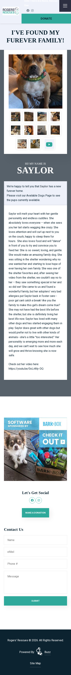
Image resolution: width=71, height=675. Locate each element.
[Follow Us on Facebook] (28, 10)
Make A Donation (35, 512)
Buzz (47, 652)
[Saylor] (36, 81)
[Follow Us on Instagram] (32, 10)
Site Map (35, 663)
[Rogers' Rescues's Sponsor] (35, 449)
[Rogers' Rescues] (10, 11)
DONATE (46, 18)
